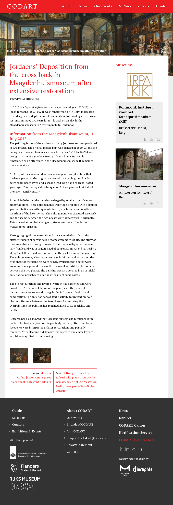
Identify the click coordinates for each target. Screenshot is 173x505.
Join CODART (76, 431)
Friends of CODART (80, 424)
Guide (161, 6)
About (67, 6)
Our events (103, 6)
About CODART (79, 410)
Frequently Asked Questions (86, 438)
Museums (18, 418)
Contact (72, 451)
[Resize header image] (163, 50)
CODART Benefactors (136, 440)
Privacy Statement (79, 445)
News (83, 6)
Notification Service (135, 432)
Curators (18, 424)
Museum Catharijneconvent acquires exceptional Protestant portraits (30, 377)
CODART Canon (132, 425)
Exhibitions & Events (27, 431)
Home (11, 51)
